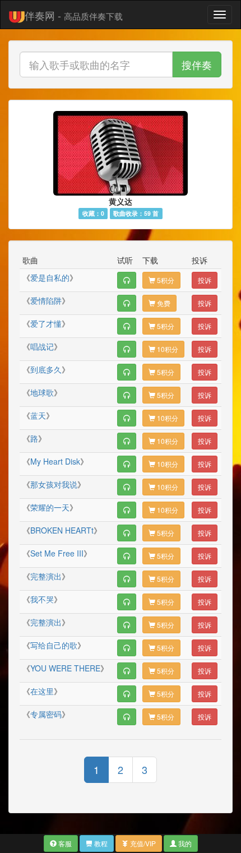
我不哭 (42, 599)
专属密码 (46, 714)
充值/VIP (142, 843)
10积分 (166, 349)
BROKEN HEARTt (62, 530)
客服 (64, 843)
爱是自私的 (49, 277)
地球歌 (42, 392)
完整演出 (46, 576)
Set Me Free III (57, 553)
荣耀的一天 (49, 507)
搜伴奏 (197, 64)
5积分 (164, 280)
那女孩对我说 (53, 484)
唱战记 (42, 346)
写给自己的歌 (53, 645)
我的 (184, 843)
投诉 (204, 280)
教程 (100, 843)
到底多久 (46, 369)
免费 (162, 303)
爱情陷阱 (46, 300)
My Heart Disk (55, 461)
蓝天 (38, 415)
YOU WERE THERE (65, 668)
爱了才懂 (46, 323)
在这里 (42, 691)
